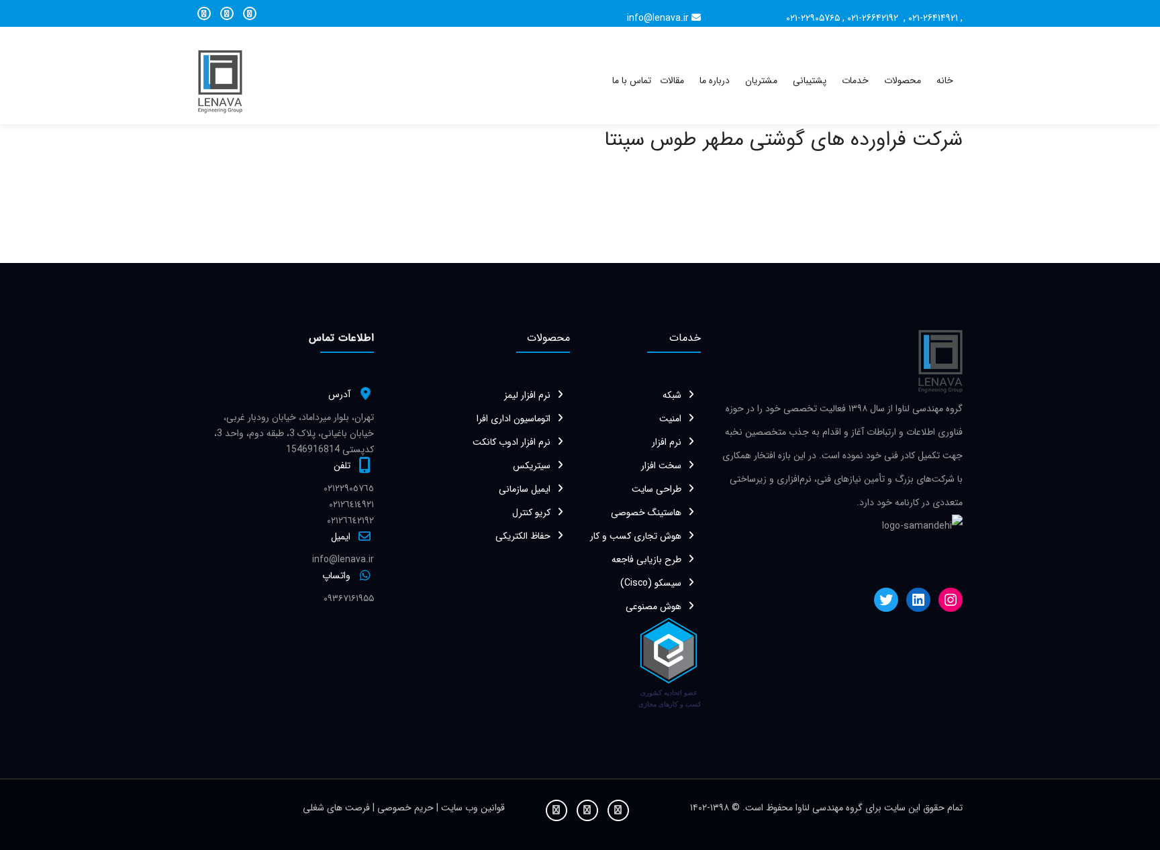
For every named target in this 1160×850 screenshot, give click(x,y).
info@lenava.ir (658, 18)
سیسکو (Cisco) (650, 583)
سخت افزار (661, 465)
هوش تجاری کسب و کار (635, 536)
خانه (944, 80)
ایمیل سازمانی (524, 489)
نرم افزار (666, 442)
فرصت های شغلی (338, 807)
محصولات (902, 80)
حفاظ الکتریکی (522, 536)
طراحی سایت (656, 489)
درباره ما (714, 80)
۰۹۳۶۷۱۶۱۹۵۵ (349, 598)
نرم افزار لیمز (527, 395)
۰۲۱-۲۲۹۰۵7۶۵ (813, 18)
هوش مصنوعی (653, 606)
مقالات (672, 80)
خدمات (855, 80)
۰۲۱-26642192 (874, 18)
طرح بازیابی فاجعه (646, 559)
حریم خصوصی (406, 807)
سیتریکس (531, 465)
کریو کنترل (531, 512)
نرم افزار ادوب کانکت (511, 442)
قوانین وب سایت (471, 807)
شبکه (672, 395)
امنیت (670, 418)
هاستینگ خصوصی (646, 512)
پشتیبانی (809, 80)
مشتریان (761, 80)
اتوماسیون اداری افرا (513, 418)
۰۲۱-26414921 (933, 18)
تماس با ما (631, 80)
